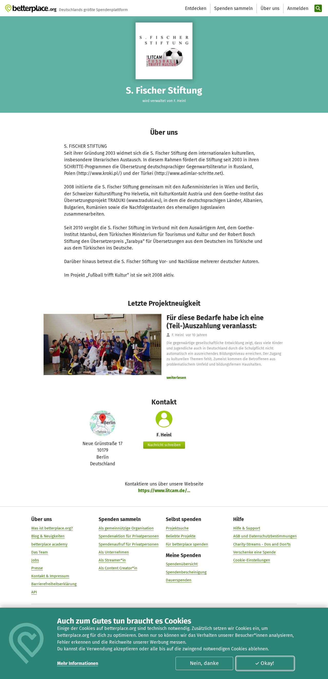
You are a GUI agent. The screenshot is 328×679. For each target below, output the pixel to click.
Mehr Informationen (77, 663)
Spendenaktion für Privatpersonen (129, 536)
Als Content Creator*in (118, 568)
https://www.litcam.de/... (164, 490)
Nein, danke (204, 663)
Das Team (39, 552)
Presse (37, 568)
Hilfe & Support (246, 528)
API (34, 592)
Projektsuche (177, 528)
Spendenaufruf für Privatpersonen (129, 544)
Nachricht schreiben (164, 445)
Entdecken (195, 8)
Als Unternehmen (114, 552)
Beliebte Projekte (181, 536)
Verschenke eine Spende (254, 552)
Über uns (270, 8)
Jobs (35, 560)
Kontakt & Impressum (50, 576)
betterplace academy (49, 544)
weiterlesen (176, 378)
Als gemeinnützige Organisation (126, 528)
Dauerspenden (178, 580)
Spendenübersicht (182, 564)
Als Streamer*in (112, 560)
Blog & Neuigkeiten (48, 536)
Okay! (267, 663)
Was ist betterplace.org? (52, 528)
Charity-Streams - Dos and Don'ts (262, 544)
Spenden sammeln (233, 8)
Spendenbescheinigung (186, 572)
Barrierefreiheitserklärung (54, 584)
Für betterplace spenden (187, 544)
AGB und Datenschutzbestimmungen (265, 536)
